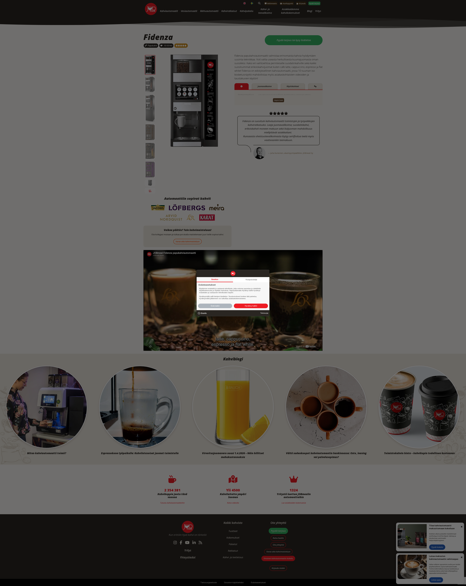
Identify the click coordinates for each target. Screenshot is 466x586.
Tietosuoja (264, 313)
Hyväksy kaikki (251, 306)
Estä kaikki (215, 306)
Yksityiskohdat (251, 280)
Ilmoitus (214, 279)
